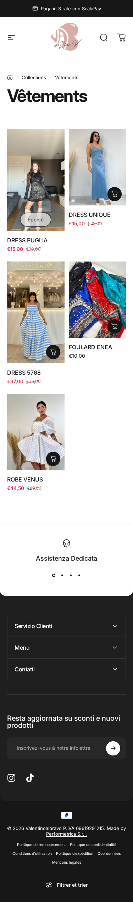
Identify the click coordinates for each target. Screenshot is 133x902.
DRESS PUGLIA (27, 240)
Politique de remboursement (41, 844)
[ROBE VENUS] (36, 432)
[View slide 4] (79, 575)
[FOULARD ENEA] (97, 300)
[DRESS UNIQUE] (97, 167)
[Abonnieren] (113, 748)
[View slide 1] (54, 575)
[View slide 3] (71, 575)
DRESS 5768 (24, 372)
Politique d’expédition (74, 853)
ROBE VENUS (25, 479)
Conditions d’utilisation (32, 853)
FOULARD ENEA (90, 347)
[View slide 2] (62, 575)
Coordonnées (109, 853)
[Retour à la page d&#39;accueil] (10, 77)
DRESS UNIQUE (90, 214)
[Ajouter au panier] (53, 459)
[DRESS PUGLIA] (36, 180)
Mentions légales (66, 862)
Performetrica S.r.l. (66, 834)
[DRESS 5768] (36, 312)
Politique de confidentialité (93, 844)
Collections (34, 77)
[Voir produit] (114, 194)
